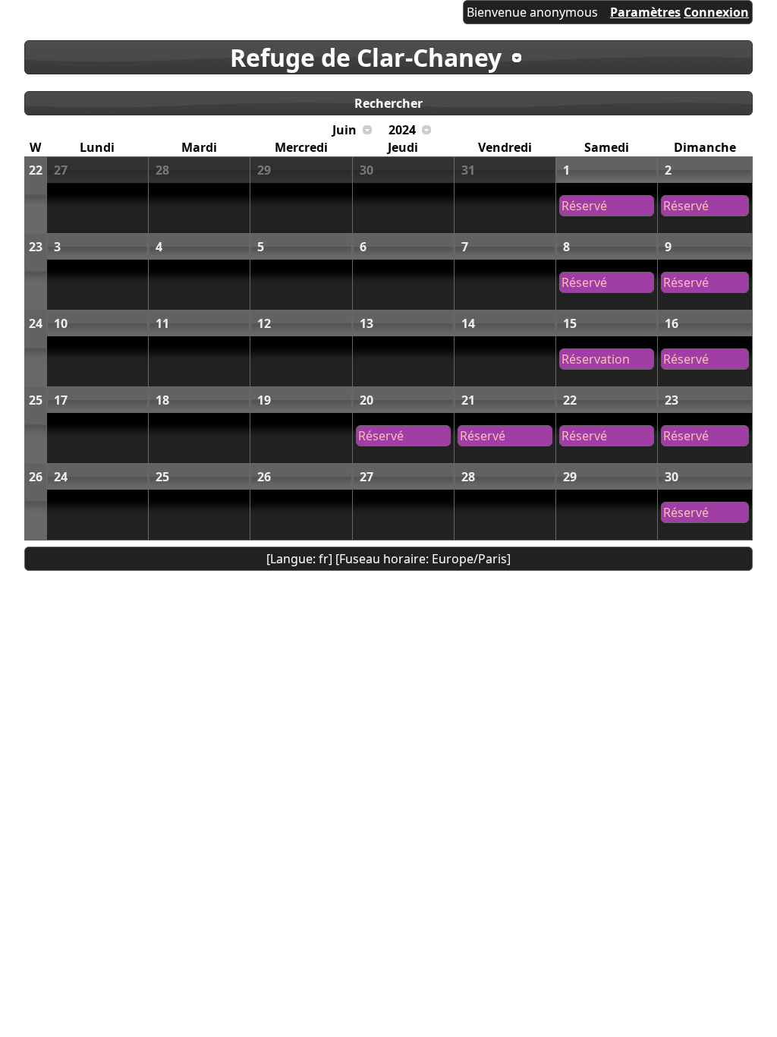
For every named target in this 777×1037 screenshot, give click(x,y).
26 (35, 476)
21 (468, 400)
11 (162, 323)
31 (468, 170)
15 (570, 323)
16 (671, 323)
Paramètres (645, 12)
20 (366, 400)
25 (35, 400)
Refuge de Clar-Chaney (366, 57)
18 (162, 400)
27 (61, 170)
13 (366, 323)
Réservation (596, 359)
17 (61, 400)
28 (162, 170)
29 (264, 170)
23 (35, 246)
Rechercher (388, 103)
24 (35, 323)
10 (61, 323)
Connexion (716, 12)
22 (35, 170)
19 (264, 400)
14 (468, 323)
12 (264, 323)
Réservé (584, 205)
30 (366, 170)
